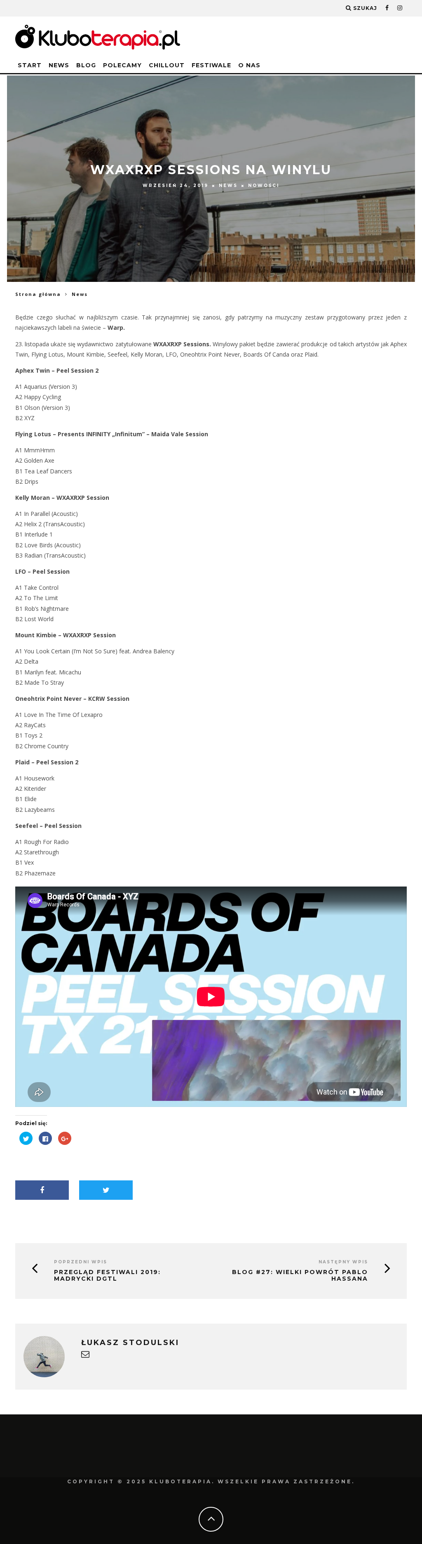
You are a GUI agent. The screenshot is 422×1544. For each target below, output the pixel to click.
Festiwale (211, 65)
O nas (249, 65)
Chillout (167, 65)
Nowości (263, 185)
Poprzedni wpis (80, 1262)
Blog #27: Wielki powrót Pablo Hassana (300, 1276)
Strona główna (38, 294)
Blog (86, 65)
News (59, 65)
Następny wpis (343, 1262)
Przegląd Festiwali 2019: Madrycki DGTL (107, 1276)
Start (30, 65)
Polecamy (122, 65)
